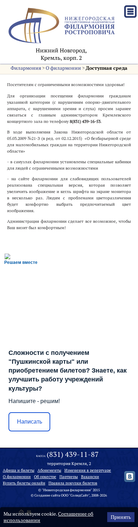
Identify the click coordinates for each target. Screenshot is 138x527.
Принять (121, 517)
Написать (29, 422)
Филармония (26, 68)
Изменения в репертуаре (87, 470)
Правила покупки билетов (72, 483)
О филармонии (63, 68)
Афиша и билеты (18, 470)
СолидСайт (79, 495)
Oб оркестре (45, 476)
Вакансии (90, 476)
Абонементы (49, 470)
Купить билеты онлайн (24, 483)
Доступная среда (106, 68)
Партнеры (68, 476)
